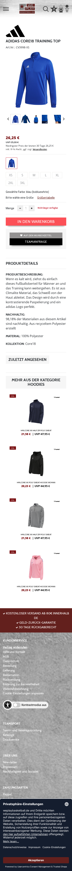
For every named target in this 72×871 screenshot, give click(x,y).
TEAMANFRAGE (36, 242)
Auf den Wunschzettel (38, 235)
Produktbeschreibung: (24, 274)
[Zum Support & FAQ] (54, 8)
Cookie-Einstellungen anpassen (23, 693)
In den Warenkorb (36, 221)
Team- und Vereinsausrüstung (22, 730)
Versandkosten (40, 149)
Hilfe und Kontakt (14, 652)
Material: (13, 336)
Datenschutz (11, 661)
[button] (6, 9)
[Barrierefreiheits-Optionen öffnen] (7, 705)
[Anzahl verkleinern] (20, 208)
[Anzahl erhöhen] (32, 208)
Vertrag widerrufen (15, 647)
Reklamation (11, 675)
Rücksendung (11, 679)
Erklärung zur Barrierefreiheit (21, 684)
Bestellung (10, 666)
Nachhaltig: (15, 314)
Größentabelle (46, 197)
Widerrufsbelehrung (15, 689)
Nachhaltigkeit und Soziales (20, 771)
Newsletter (10, 762)
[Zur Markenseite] (15, 31)
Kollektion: (15, 344)
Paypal (7, 794)
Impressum (10, 767)
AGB (6, 656)
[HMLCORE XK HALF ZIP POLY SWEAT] (36, 416)
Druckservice (11, 739)
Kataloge (8, 735)
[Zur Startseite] (27, 8)
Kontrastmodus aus (34, 705)
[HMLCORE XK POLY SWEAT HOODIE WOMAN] (36, 468)
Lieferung (9, 670)
